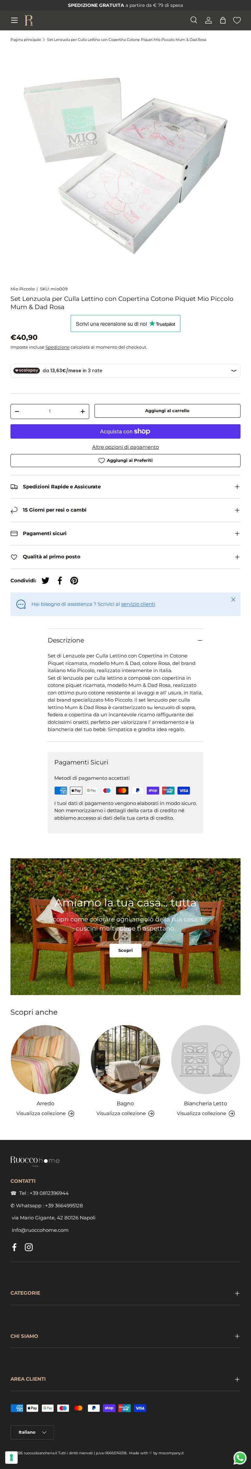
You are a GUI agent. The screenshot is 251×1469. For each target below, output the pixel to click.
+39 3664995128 (64, 1205)
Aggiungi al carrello (167, 410)
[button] (223, 20)
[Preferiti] (237, 20)
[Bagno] (125, 1059)
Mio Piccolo (22, 288)
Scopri (125, 950)
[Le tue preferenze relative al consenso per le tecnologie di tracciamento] (11, 1457)
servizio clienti (138, 604)
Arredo (45, 1103)
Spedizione (57, 347)
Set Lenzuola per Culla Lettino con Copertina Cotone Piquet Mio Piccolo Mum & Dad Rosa (126, 40)
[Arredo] (45, 1059)
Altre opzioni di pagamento (125, 447)
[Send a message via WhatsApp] (240, 1458)
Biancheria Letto (205, 1103)
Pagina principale (25, 40)
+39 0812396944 (49, 1193)
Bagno (125, 1103)
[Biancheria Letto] (205, 1059)
